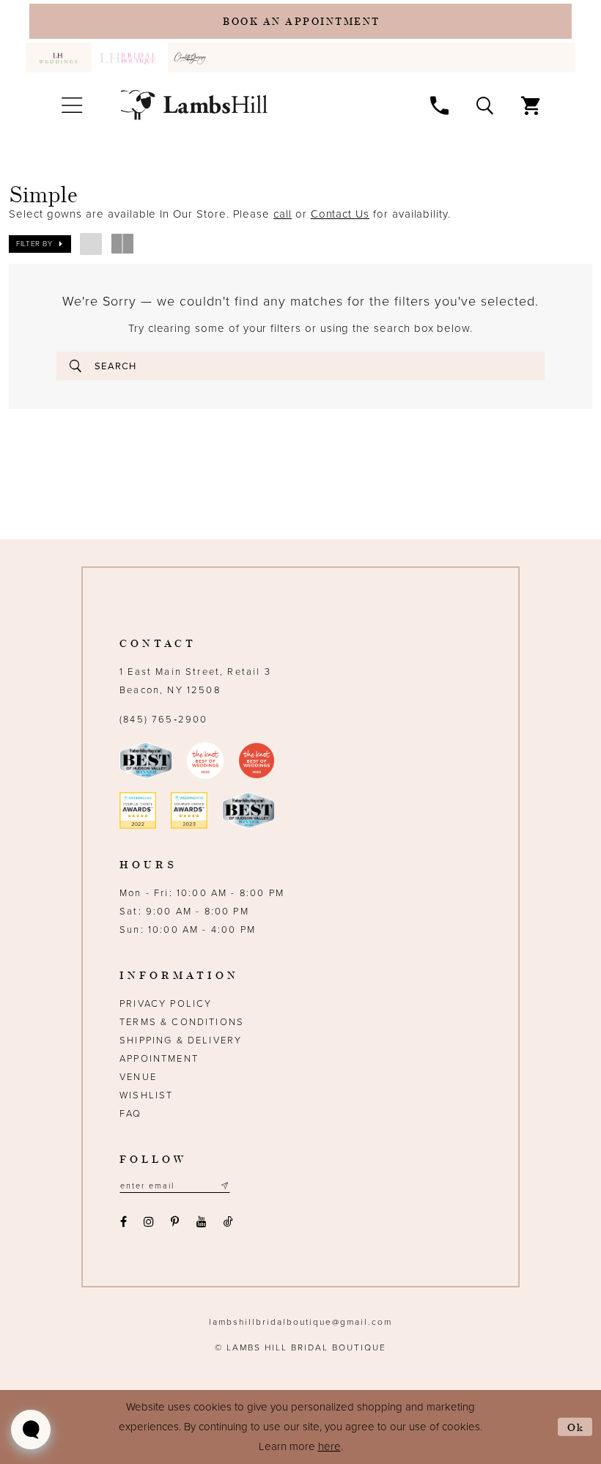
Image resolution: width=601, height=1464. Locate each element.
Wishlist (146, 1095)
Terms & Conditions (181, 1022)
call (282, 214)
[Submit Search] (75, 366)
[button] (71, 105)
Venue (138, 1077)
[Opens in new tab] (192, 57)
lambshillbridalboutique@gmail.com (300, 1322)
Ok (576, 1427)
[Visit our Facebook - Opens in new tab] (123, 1222)
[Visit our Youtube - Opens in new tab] (201, 1222)
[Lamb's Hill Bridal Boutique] (194, 105)
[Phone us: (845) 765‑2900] (439, 105)
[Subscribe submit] (224, 1186)
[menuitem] (59, 57)
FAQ (130, 1114)
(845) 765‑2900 (163, 719)
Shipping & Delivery (180, 1040)
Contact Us (340, 214)
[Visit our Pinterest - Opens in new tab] (175, 1222)
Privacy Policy (165, 1004)
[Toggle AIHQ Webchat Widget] (31, 1429)
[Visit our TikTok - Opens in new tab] (228, 1222)
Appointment (159, 1059)
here (329, 1446)
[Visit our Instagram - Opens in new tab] (148, 1222)
